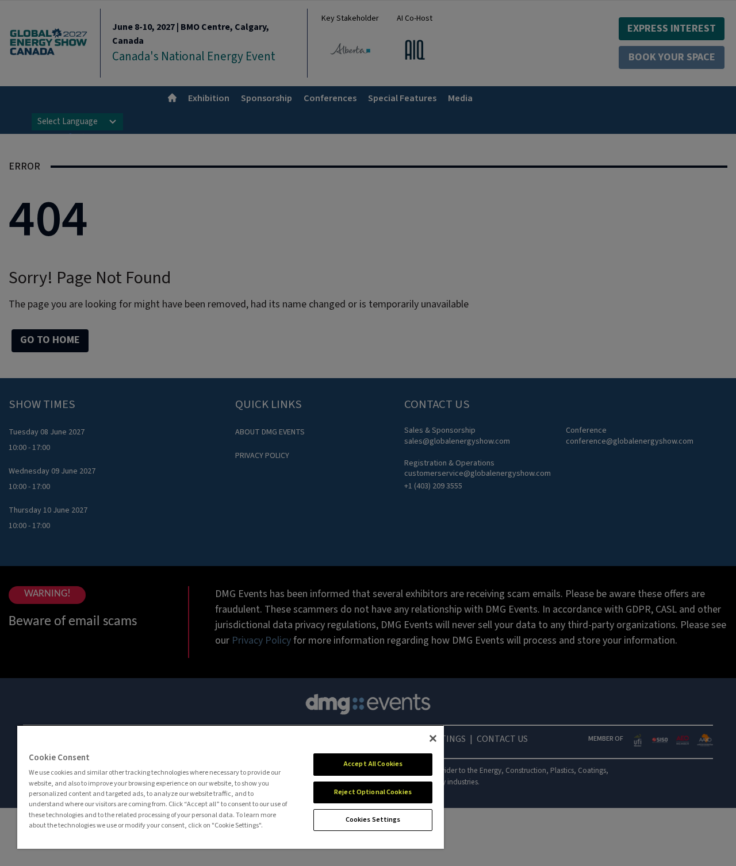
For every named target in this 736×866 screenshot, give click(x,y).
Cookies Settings (373, 820)
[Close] (433, 738)
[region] (230, 787)
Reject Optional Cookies (373, 792)
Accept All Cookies (372, 764)
